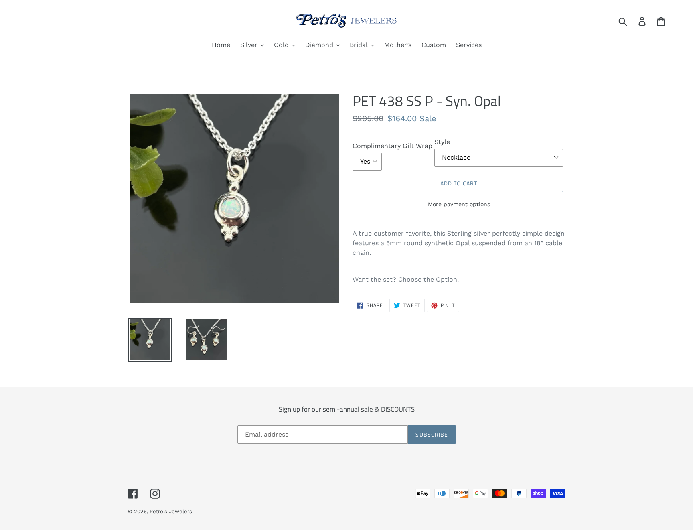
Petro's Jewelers (171, 511)
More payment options (459, 204)
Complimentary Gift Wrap (392, 146)
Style (442, 142)
